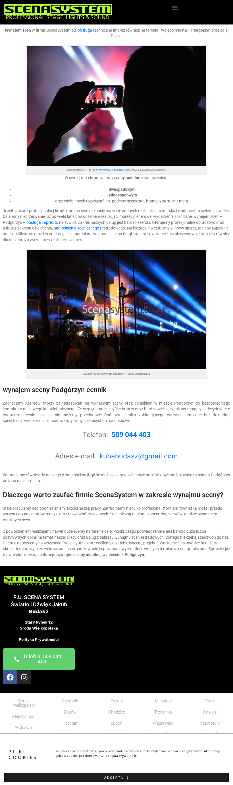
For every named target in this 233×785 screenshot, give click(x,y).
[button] (174, 7)
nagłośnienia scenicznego (76, 228)
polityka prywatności (122, 756)
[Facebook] (10, 677)
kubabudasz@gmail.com (138, 456)
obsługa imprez (40, 222)
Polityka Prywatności (39, 639)
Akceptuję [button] (116, 778)
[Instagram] (24, 677)
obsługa (85, 30)
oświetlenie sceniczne (111, 169)
